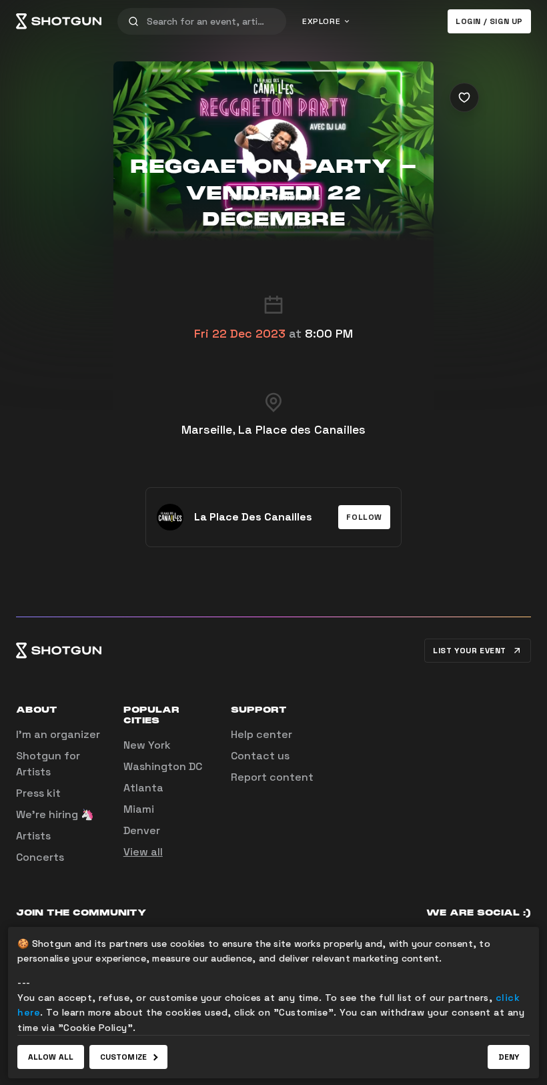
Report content (272, 777)
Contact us (260, 756)
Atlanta (143, 788)
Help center (261, 734)
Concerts (40, 857)
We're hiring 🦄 (55, 814)
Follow (364, 517)
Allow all (50, 1057)
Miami (138, 809)
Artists (33, 836)
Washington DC (162, 766)
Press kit (38, 793)
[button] (364, 517)
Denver (141, 830)
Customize (123, 1057)
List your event (469, 650)
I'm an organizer (58, 734)
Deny (508, 1057)
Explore (321, 21)
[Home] (58, 21)
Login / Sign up (489, 21)
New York (147, 745)
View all (143, 852)
